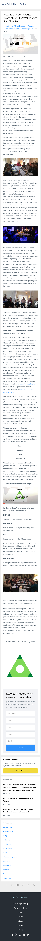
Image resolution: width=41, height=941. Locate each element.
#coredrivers (8, 26)
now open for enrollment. (25, 384)
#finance (21, 26)
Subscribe (20, 771)
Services (20, 917)
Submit (20, 748)
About (20, 921)
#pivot (16, 29)
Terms (20, 925)
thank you (7, 878)
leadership (7, 865)
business (6, 861)
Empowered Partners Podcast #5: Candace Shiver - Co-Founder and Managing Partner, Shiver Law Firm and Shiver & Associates (19, 787)
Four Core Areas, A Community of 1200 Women (18, 799)
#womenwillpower (26, 29)
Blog (20, 912)
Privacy (20, 930)
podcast (6, 870)
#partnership (8, 29)
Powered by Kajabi (20, 908)
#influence (29, 26)
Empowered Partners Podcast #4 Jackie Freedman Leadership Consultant (18, 810)
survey (5, 874)
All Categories (8, 827)
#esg (15, 26)
